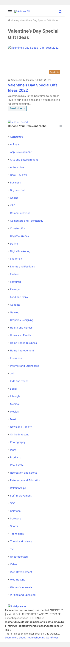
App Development (21, 151)
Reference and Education (25, 480)
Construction (18, 228)
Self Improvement (21, 495)
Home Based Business (23, 342)
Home (14, 20)
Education (16, 258)
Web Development (21, 571)
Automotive (17, 167)
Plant (13, 449)
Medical (14, 403)
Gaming (14, 312)
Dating (14, 243)
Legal (13, 388)
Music (13, 419)
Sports (14, 526)
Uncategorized (19, 556)
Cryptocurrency (19, 235)
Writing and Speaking (22, 594)
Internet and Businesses (24, 365)
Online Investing (19, 434)
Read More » (17, 108)
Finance (15, 289)
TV (11, 549)
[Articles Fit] (22, 11)
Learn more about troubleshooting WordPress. (32, 637)
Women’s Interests (21, 587)
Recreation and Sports (23, 472)
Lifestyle (15, 396)
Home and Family (20, 335)
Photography (18, 442)
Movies (14, 411)
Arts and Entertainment (24, 159)
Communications (20, 213)
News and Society (21, 426)
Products (15, 457)
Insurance (16, 358)
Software (15, 518)
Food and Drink (19, 297)
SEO (12, 503)
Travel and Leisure (21, 541)
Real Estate (17, 465)
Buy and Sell (17, 190)
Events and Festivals (22, 266)
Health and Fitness (21, 327)
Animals (14, 144)
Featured (15, 281)
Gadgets (15, 304)
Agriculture (16, 136)
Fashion (14, 274)
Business (15, 182)
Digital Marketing (20, 251)
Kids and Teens (19, 381)
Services (15, 510)
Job (12, 373)
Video (13, 564)
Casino (14, 197)
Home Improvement (22, 350)
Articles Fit (16, 80)
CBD (12, 205)
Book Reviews (18, 174)
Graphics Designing (21, 319)
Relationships (18, 487)
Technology (17, 533)
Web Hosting (17, 579)
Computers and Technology (26, 220)
